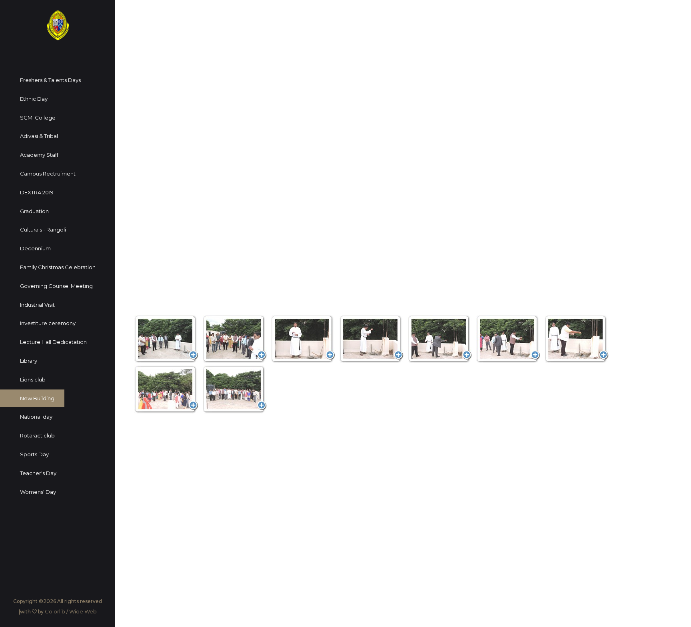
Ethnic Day (34, 99)
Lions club (33, 379)
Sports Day (34, 454)
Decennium (35, 248)
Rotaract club (37, 435)
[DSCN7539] (235, 389)
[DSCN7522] (303, 339)
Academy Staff (39, 155)
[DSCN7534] (166, 389)
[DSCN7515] (235, 339)
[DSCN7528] (508, 339)
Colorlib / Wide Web (71, 611)
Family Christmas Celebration (58, 267)
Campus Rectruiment (48, 173)
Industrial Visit (37, 305)
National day (36, 416)
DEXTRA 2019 (37, 192)
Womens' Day (38, 492)
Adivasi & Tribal (39, 136)
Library (28, 360)
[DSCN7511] (166, 339)
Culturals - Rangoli (43, 229)
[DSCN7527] (440, 339)
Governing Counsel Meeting (56, 286)
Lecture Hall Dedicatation (53, 342)
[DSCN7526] (371, 339)
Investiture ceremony (48, 323)
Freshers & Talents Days (50, 80)
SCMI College (38, 117)
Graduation (34, 211)
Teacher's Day (38, 473)
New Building (37, 398)
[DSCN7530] (577, 339)
